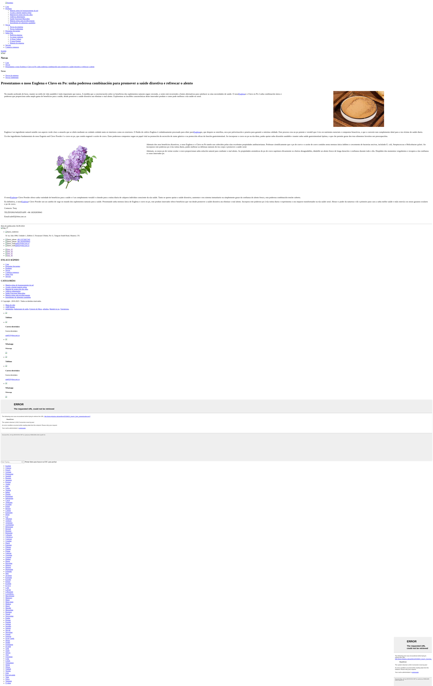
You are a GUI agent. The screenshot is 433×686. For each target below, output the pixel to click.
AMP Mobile (10, 307)
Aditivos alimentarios (17, 17)
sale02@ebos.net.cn (22, 246)
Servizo (8, 45)
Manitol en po (54, 309)
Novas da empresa (16, 27)
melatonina (9, 309)
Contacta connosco (12, 47)
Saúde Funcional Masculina (20, 19)
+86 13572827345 (23, 239)
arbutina (46, 309)
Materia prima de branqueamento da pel (24, 11)
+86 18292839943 (23, 241)
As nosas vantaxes (16, 37)
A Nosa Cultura (15, 39)
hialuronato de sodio (21, 309)
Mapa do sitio (10, 305)
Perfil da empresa (16, 35)
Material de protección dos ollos (21, 15)
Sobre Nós (9, 33)
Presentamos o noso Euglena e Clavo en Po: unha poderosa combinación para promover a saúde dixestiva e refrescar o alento (49, 67)
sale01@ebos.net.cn (22, 243)
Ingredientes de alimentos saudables (22, 23)
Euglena (241, 94)
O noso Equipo (15, 41)
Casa (7, 7)
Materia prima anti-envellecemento (22, 21)
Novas (7, 25)
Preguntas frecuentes (12, 31)
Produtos (8, 9)
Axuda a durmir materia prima (20, 13)
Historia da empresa (17, 43)
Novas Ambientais (16, 29)
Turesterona (64, 309)
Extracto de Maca (35, 309)
